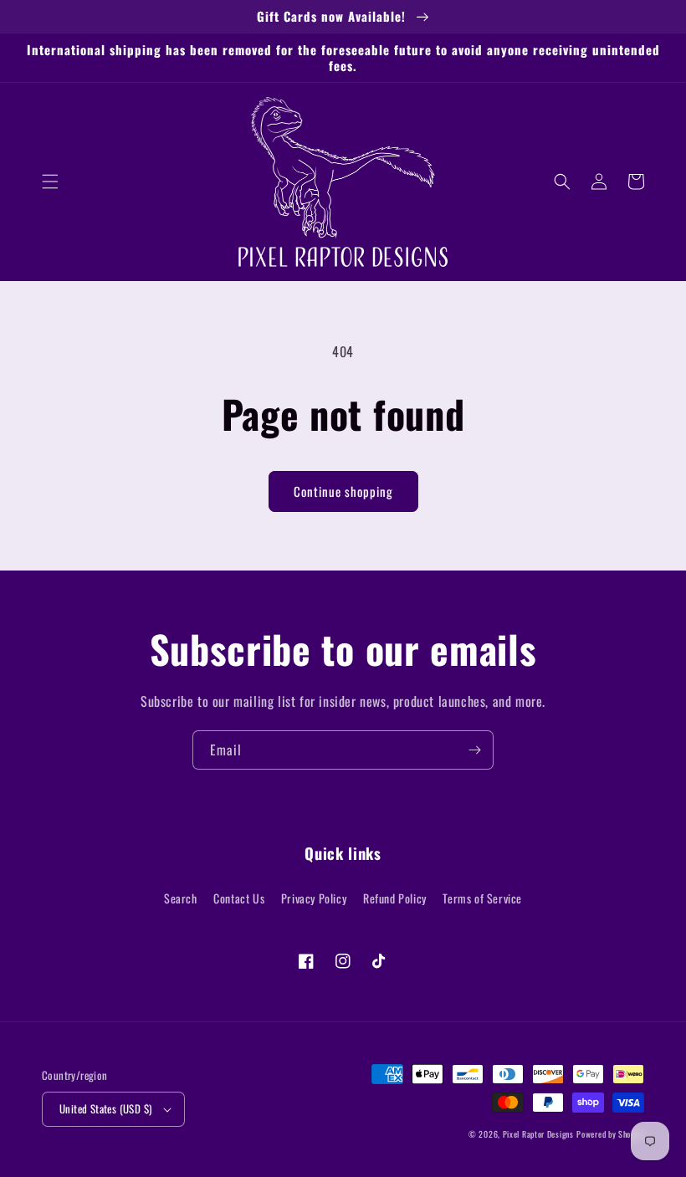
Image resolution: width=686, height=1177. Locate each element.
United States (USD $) (105, 1108)
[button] (50, 181)
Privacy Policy (313, 898)
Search (180, 898)
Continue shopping (343, 491)
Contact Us (238, 898)
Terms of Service (482, 898)
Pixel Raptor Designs (538, 1134)
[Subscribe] (474, 750)
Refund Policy (395, 898)
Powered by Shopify (610, 1134)
